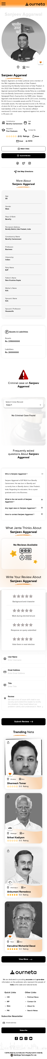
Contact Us (31, 1002)
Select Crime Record (14, 402)
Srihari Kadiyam (15, 837)
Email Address (14, 670)
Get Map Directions (25, 171)
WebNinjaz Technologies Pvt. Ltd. (25, 1055)
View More (23, 959)
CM (8, 997)
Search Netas (32, 1011)
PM (8, 1011)
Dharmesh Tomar (16, 783)
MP (8, 1002)
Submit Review (25, 156)
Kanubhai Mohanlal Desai (21, 946)
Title (10, 683)
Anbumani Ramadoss (19, 892)
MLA (8, 1006)
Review (11, 697)
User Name (12, 657)
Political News (33, 997)
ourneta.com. (20, 1053)
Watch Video (24, 149)
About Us (31, 1006)
